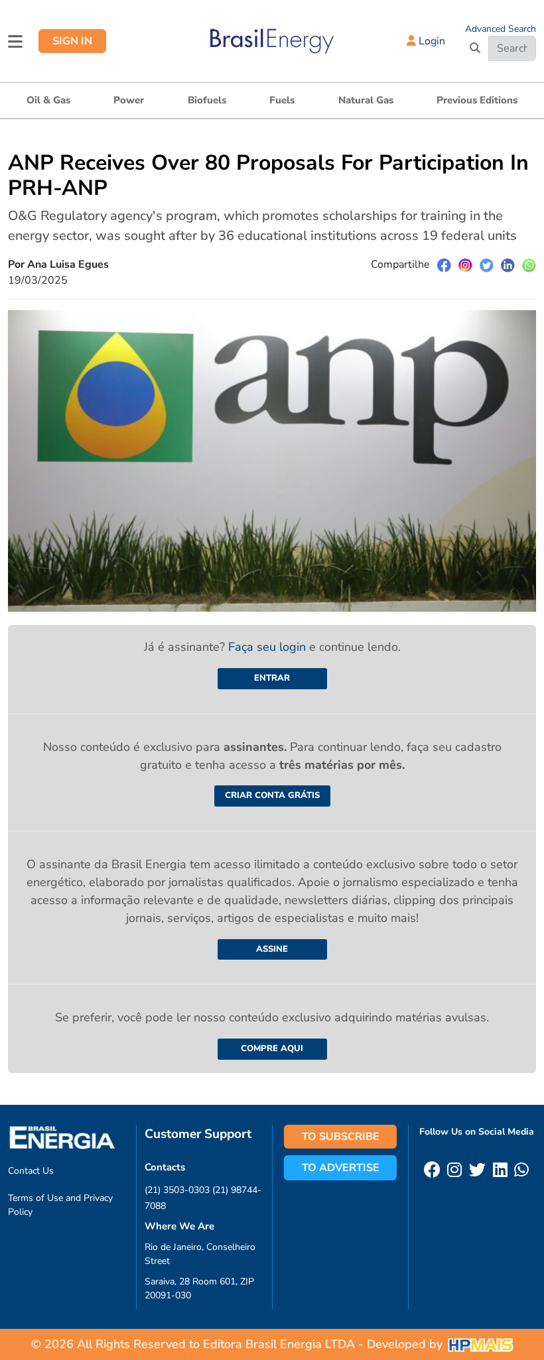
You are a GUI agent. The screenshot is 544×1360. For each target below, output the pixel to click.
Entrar (272, 678)
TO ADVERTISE (340, 1168)
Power (128, 100)
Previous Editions (477, 100)
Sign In (72, 41)
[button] (15, 41)
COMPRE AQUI (272, 1048)
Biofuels (207, 100)
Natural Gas (365, 100)
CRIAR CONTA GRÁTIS (272, 795)
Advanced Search (500, 29)
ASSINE (272, 949)
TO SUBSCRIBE (340, 1136)
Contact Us (31, 1170)
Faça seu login (268, 647)
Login (430, 41)
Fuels (282, 100)
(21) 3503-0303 (177, 1190)
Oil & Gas (48, 100)
